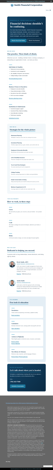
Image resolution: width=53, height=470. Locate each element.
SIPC (42, 443)
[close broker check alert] (51, 1)
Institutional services (14, 118)
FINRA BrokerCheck (26, 274)
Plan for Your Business (34, 40)
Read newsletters (15, 315)
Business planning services (15, 98)
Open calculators (15, 328)
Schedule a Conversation (18, 386)
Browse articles (15, 341)
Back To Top (47, 466)
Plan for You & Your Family (18, 40)
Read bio (19, 274)
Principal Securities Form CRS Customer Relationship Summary (22, 403)
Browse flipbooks (15, 343)
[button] (48, 10)
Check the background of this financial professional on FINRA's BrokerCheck (26, 1)
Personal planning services (15, 78)
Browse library (15, 356)
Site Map (8, 461)
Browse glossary (23, 356)
